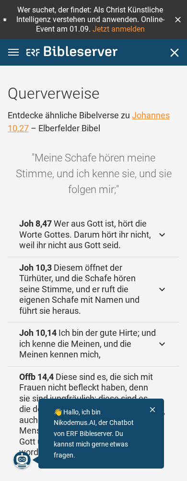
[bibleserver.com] (71, 53)
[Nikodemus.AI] (22, 460)
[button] (178, 19)
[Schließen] (174, 52)
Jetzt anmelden (119, 29)
